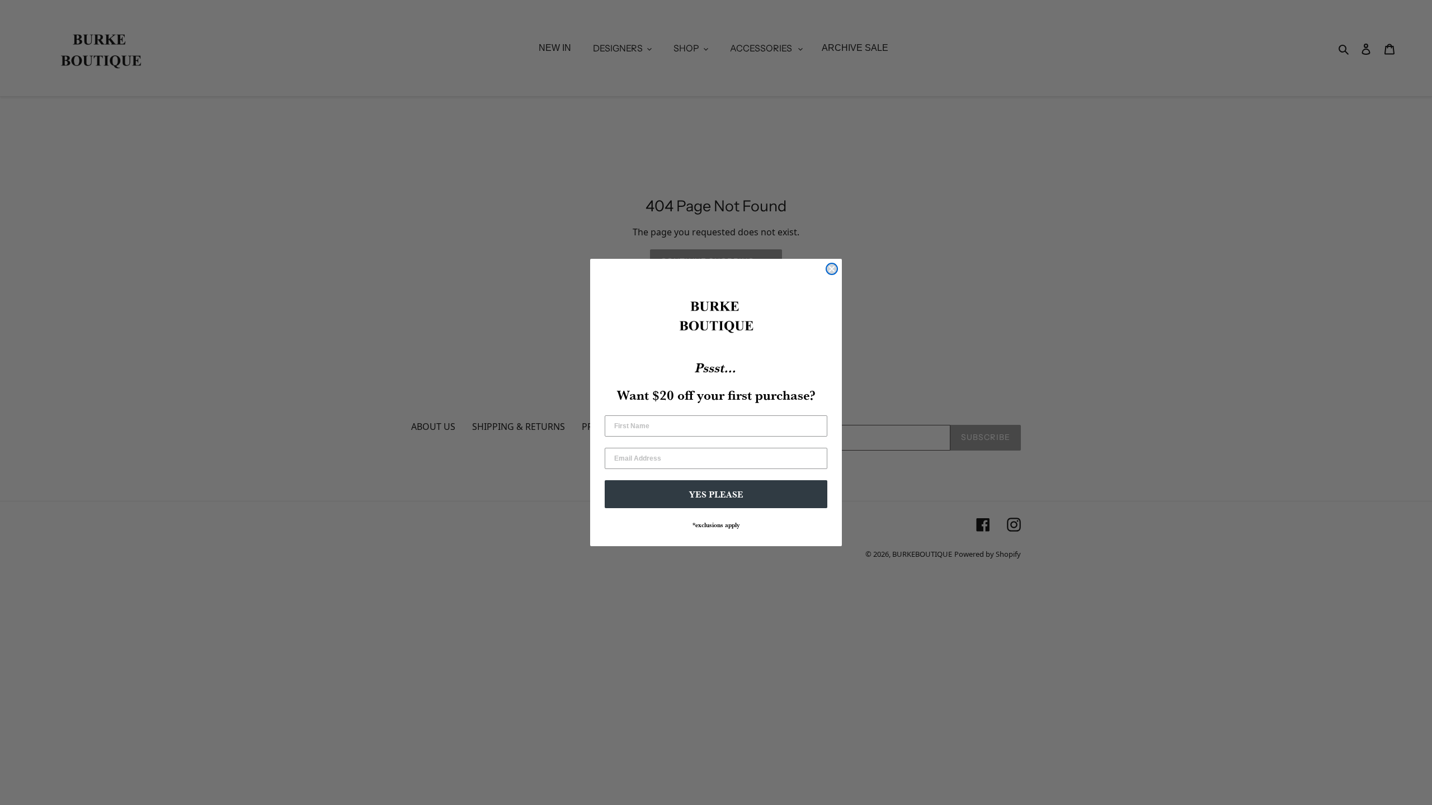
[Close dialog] (831, 268)
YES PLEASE (716, 494)
